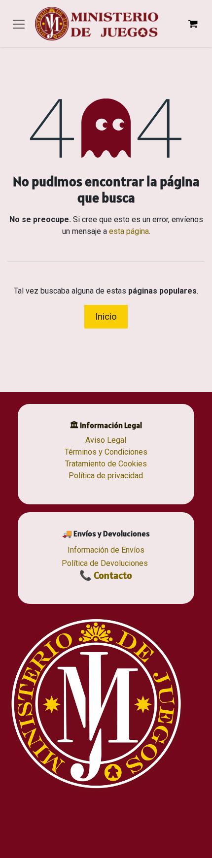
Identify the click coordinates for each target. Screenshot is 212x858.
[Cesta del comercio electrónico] (193, 23)
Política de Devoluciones (105, 563)
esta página (129, 231)
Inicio (106, 316)
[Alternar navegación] (18, 23)
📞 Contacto (105, 575)
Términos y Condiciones (106, 452)
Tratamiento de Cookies (106, 463)
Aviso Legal (105, 440)
